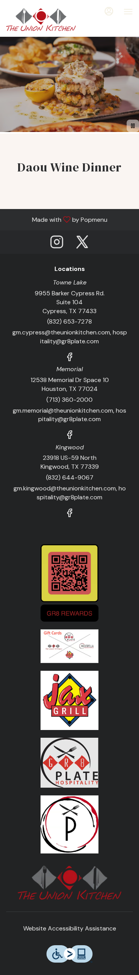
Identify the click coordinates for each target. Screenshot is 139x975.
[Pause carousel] (133, 126)
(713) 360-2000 (69, 400)
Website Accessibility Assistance (69, 928)
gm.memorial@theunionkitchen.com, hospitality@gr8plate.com (69, 414)
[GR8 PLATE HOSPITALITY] (69, 762)
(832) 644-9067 (69, 477)
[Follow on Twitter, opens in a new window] (82, 244)
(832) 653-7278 (69, 321)
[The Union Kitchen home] (41, 19)
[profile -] (109, 11)
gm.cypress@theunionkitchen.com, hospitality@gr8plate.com (69, 336)
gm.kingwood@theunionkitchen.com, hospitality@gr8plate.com (70, 492)
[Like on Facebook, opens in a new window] (69, 358)
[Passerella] (69, 824)
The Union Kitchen (69, 882)
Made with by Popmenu (56, 219)
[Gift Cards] (69, 646)
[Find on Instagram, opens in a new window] (57, 244)
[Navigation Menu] (128, 11)
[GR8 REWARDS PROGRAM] (69, 582)
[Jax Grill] (69, 700)
